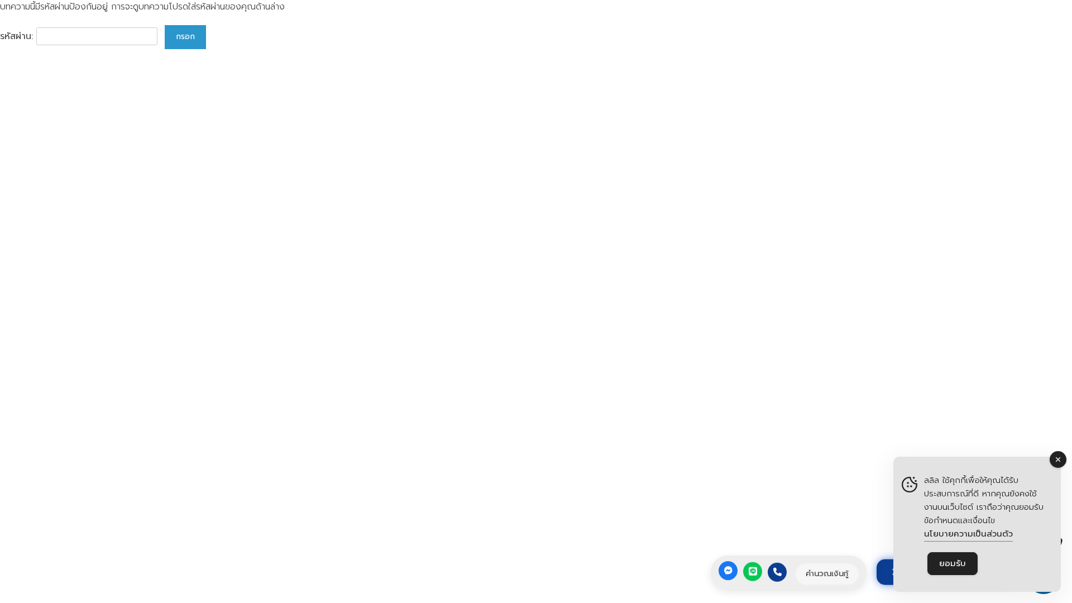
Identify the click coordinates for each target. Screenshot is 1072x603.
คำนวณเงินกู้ (827, 574)
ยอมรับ (952, 563)
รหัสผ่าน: (18, 36)
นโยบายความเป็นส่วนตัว (968, 534)
